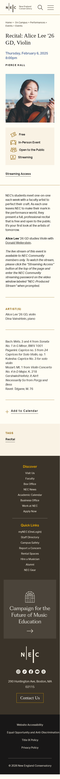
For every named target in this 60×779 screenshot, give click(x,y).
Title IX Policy (30, 740)
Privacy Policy (29, 747)
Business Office (29, 500)
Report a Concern (30, 548)
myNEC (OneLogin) (29, 532)
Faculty (29, 478)
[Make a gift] (30, 609)
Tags (9, 433)
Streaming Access (18, 174)
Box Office (30, 484)
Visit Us (30, 473)
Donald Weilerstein (18, 242)
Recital (10, 439)
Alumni (30, 564)
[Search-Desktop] (40, 7)
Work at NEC (30, 506)
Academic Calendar (30, 495)
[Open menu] (50, 7)
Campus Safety (30, 542)
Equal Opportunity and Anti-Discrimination (33, 732)
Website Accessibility (30, 725)
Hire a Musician (30, 559)
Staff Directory (30, 537)
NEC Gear (30, 570)
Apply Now (30, 511)
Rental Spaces (30, 553)
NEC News (30, 489)
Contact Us (30, 697)
